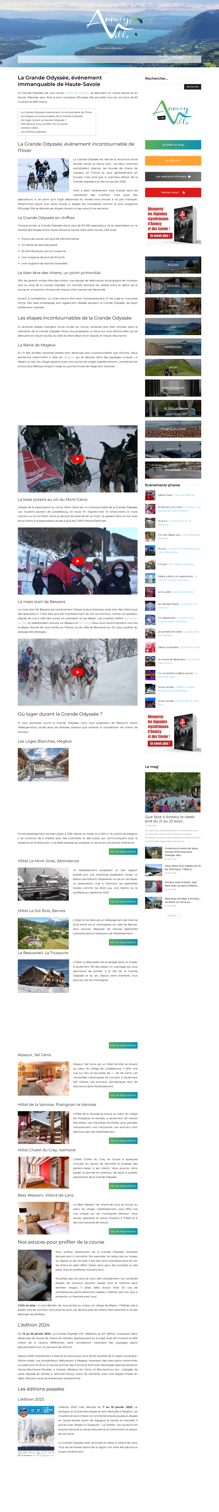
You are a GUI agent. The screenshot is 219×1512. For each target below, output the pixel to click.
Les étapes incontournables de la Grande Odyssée (52, 116)
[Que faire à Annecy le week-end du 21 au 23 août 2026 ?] (173, 792)
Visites (173, 306)
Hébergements (173, 388)
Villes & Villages (173, 429)
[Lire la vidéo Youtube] (78, 459)
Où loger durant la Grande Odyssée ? (43, 120)
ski (113, 1073)
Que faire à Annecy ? (28, 72)
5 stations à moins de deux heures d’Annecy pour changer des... (181, 852)
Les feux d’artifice (183, 591)
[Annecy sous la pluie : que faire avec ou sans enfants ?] (153, 886)
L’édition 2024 (29, 127)
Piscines (173, 285)
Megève (69, 357)
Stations (173, 449)
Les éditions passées (33, 131)
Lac (173, 326)
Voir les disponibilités (123, 851)
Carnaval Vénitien (184, 495)
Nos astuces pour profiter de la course (44, 124)
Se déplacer (173, 408)
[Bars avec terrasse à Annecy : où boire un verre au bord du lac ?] (153, 903)
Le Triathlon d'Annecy (182, 564)
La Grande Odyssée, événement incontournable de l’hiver (56, 112)
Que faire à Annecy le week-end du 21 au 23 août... (170, 819)
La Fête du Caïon (190, 647)
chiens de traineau (77, 92)
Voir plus (172, 915)
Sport (173, 367)
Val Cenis (85, 623)
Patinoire (173, 470)
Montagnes (173, 347)
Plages (173, 265)
